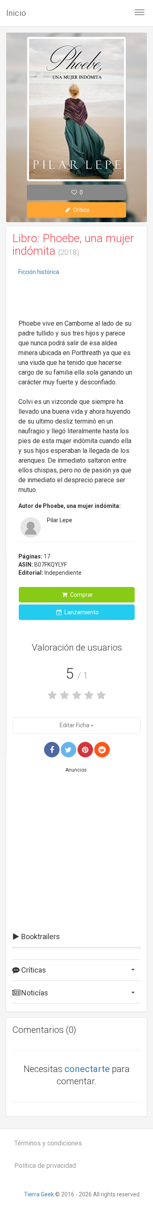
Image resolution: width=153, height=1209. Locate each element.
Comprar (81, 594)
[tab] (76, 937)
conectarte (87, 1069)
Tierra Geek (39, 1194)
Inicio (16, 13)
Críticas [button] (33, 970)
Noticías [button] (34, 992)
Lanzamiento (81, 612)
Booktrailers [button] (40, 936)
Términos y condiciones (48, 1143)
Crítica (80, 210)
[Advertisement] (77, 298)
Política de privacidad (45, 1165)
